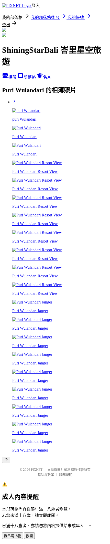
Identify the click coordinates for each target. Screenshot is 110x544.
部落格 (30, 77)
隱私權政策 (46, 475)
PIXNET (36, 470)
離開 (29, 536)
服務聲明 (65, 475)
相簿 (12, 77)
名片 (47, 77)
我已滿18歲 (12, 536)
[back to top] (6, 460)
